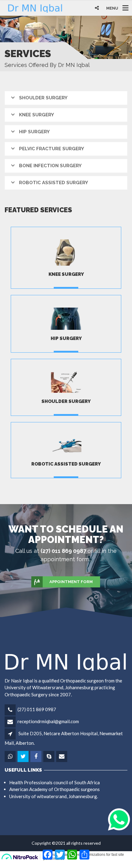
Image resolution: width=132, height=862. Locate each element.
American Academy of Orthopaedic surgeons (54, 789)
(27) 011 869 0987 (36, 709)
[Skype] (49, 756)
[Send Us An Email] (62, 756)
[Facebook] (36, 756)
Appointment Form (71, 581)
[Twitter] (23, 756)
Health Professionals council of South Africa (54, 782)
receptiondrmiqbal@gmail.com (48, 721)
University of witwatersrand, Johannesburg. (53, 796)
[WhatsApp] (11, 756)
